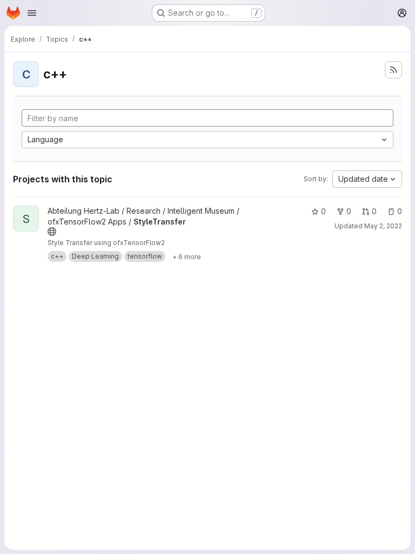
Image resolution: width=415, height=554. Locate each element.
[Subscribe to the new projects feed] (393, 69)
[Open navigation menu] (32, 13)
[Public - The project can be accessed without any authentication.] (52, 231)
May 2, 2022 (383, 226)
